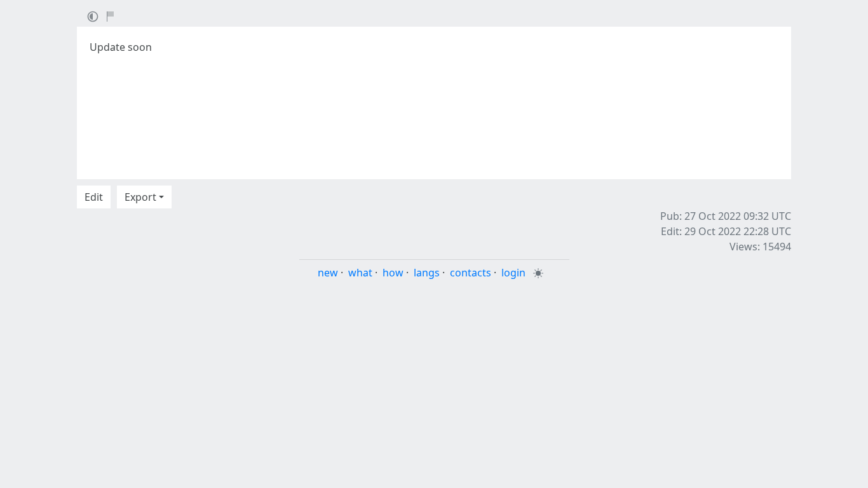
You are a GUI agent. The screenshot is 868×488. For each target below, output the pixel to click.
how (393, 273)
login (513, 273)
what (360, 273)
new (328, 273)
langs (427, 273)
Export (140, 197)
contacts (470, 273)
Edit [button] (94, 197)
